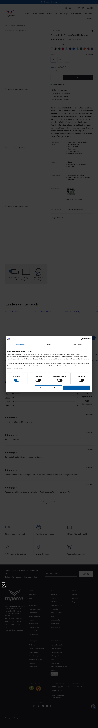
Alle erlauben (76, 388)
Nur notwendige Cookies (48, 388)
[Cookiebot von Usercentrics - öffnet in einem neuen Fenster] (82, 339)
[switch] (38, 380)
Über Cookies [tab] (77, 344)
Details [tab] (49, 344)
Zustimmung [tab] (20, 344)
